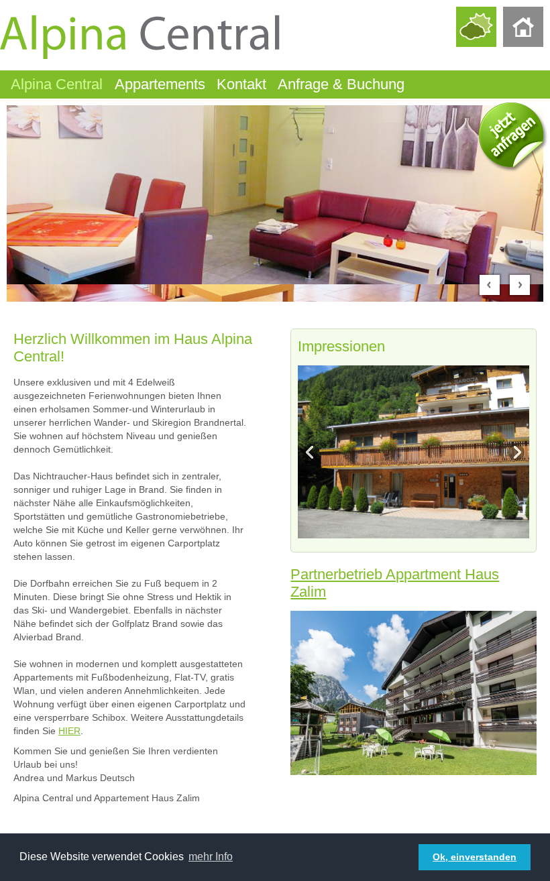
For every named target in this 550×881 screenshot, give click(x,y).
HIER (69, 730)
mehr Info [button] (210, 856)
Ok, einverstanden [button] (474, 856)
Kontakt (241, 84)
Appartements (160, 84)
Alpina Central (57, 84)
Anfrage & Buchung (341, 84)
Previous (312, 452)
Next (515, 452)
